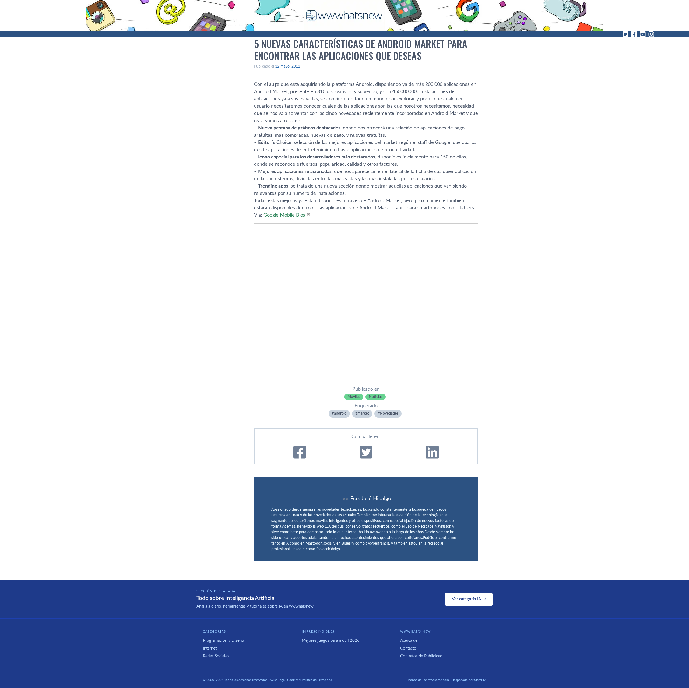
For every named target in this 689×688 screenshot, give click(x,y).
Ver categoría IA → (469, 599)
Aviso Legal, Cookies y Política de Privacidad (301, 680)
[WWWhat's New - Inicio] (344, 15)
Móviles (353, 397)
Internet (210, 648)
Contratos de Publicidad (421, 656)
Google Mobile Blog (284, 215)
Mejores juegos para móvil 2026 (331, 640)
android (340, 413)
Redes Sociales (216, 656)
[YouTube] (642, 34)
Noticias (375, 397)
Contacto (408, 648)
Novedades (389, 413)
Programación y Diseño (223, 640)
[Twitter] (625, 34)
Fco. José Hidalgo (370, 498)
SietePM (480, 680)
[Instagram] (651, 34)
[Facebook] (634, 34)
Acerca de (408, 640)
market (363, 413)
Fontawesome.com (435, 680)
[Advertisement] (366, 261)
